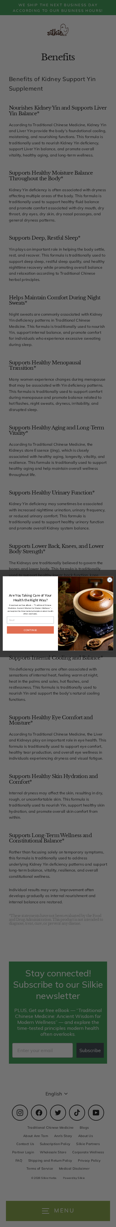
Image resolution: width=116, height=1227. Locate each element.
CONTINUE (30, 629)
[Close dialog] (109, 579)
